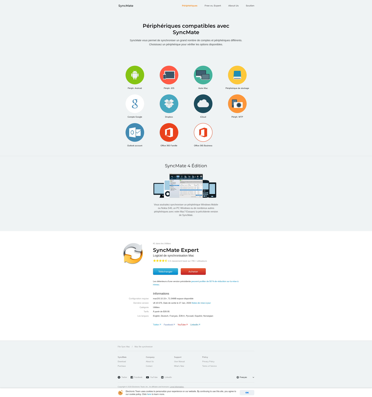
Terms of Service (209, 366)
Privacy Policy (208, 361)
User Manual (179, 361)
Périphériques (189, 5)
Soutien (250, 5)
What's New (179, 366)
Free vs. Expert (213, 5)
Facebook (138, 377)
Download (122, 361)
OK (247, 392)
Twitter (124, 377)
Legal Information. (177, 387)
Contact (149, 366)
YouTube (154, 377)
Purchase (122, 366)
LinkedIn (168, 377)
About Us (233, 5)
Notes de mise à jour (201, 303)
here (149, 394)
